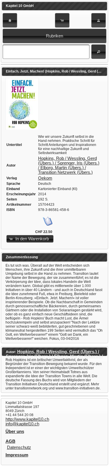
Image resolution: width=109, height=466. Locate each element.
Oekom (45, 178)
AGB (10, 441)
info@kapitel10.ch (22, 424)
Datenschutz (19, 447)
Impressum (17, 455)
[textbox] (46, 51)
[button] (10, 20)
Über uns (15, 431)
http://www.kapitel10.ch (27, 419)
